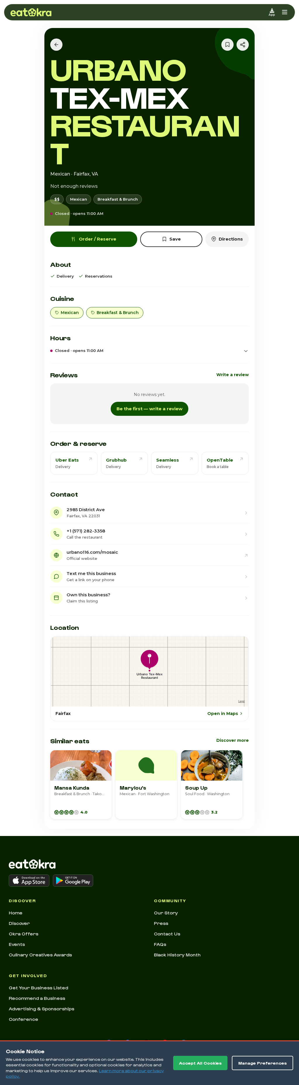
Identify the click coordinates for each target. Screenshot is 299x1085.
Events (17, 944)
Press (161, 923)
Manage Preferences (262, 1063)
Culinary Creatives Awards (40, 954)
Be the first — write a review (149, 408)
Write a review (232, 374)
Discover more (232, 740)
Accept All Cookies (200, 1063)
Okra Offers (23, 933)
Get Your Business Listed (38, 987)
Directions (231, 239)
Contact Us (167, 933)
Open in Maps (222, 713)
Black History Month (177, 954)
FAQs (160, 944)
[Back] (56, 44)
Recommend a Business (37, 998)
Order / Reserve (97, 239)
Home (15, 912)
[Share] (243, 44)
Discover (19, 923)
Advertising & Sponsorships (41, 1008)
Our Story (166, 912)
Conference (23, 1019)
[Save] (227, 44)
